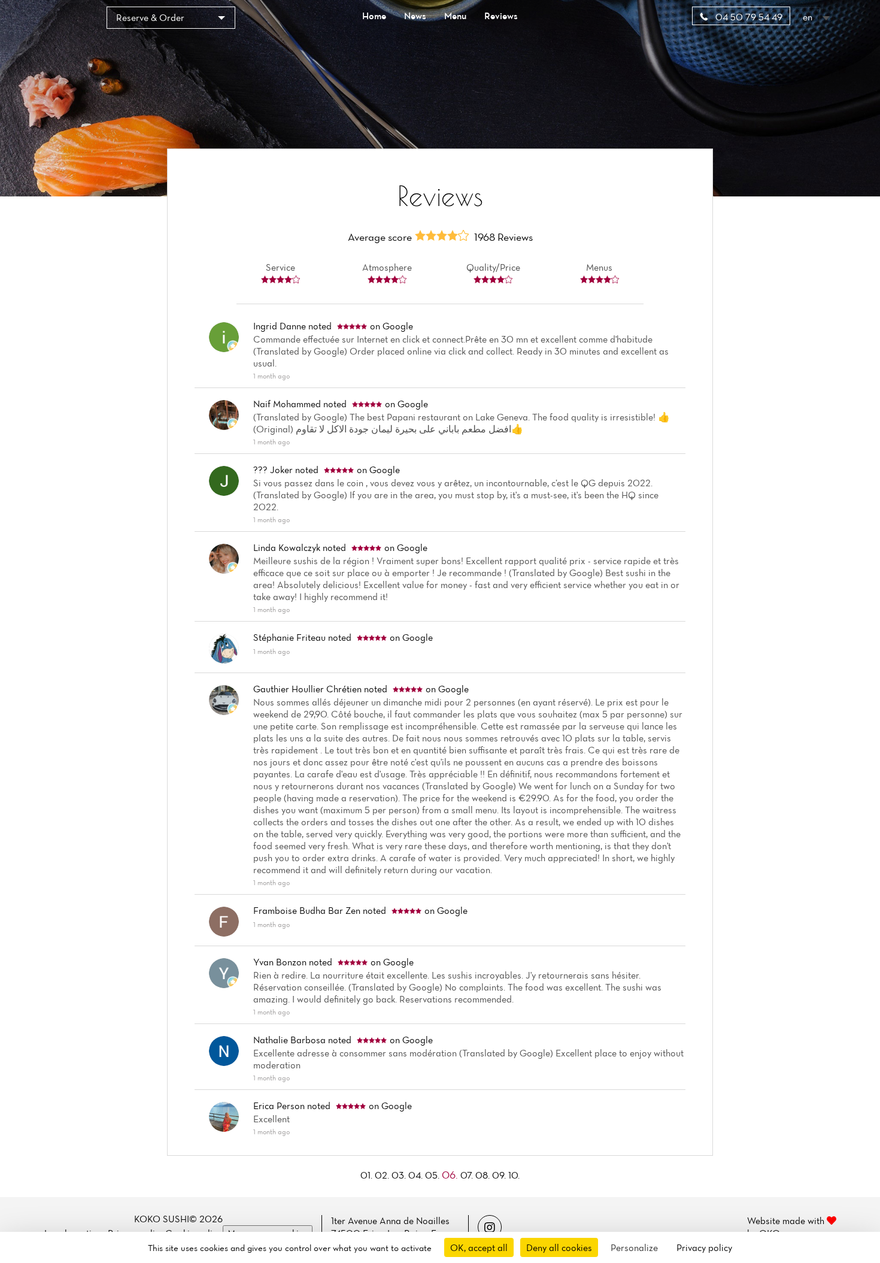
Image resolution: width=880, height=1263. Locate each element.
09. (500, 1175)
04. (416, 1175)
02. (383, 1175)
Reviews (501, 16)
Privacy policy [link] (704, 1247)
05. (433, 1175)
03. (400, 1175)
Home (374, 16)
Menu (455, 16)
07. (467, 1175)
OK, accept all (479, 1247)
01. (367, 1175)
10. (514, 1175)
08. (483, 1175)
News (415, 16)
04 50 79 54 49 (747, 17)
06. (451, 1175)
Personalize (634, 1247)
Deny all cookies (559, 1247)
